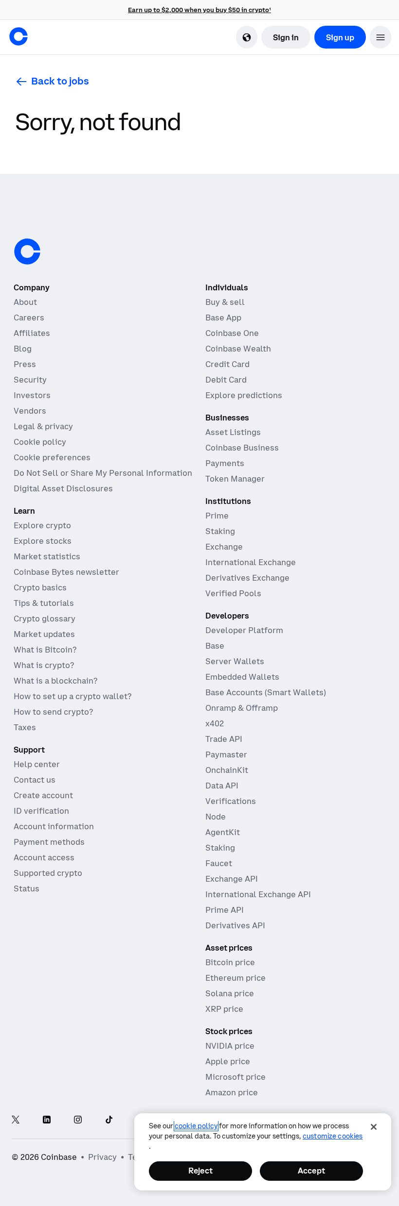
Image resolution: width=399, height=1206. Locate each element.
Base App (223, 317)
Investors (32, 395)
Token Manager (235, 479)
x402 (214, 723)
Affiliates (32, 333)
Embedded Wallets (242, 677)
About (25, 302)
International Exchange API (258, 894)
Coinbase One (232, 333)
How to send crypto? (53, 712)
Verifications (230, 801)
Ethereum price (235, 978)
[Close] (374, 1127)
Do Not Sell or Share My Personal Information (103, 473)
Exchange (224, 547)
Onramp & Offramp (241, 708)
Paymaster (226, 754)
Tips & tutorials (44, 603)
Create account (43, 795)
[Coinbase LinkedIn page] (47, 1120)
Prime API (224, 910)
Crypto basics (40, 587)
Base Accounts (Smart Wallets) (265, 692)
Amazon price (231, 1092)
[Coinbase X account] (15, 1120)
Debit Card (226, 380)
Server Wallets (234, 661)
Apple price (227, 1061)
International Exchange (250, 562)
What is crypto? (44, 665)
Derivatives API (235, 925)
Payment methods (49, 842)
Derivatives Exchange (247, 578)
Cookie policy (40, 442)
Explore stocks (43, 541)
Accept (311, 1170)
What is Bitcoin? (45, 649)
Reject (200, 1170)
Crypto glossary (44, 618)
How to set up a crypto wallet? (72, 696)
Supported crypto (48, 873)
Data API (221, 785)
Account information (54, 826)
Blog (23, 348)
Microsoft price (235, 1077)
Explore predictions (243, 395)
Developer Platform (244, 630)
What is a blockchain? (55, 681)
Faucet (218, 863)
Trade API (223, 739)
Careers (29, 317)
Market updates (44, 634)
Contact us (34, 780)
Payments (224, 463)
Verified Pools (233, 593)
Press (25, 364)
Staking (220, 531)
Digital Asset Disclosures (63, 488)
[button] (380, 37)
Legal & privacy (43, 426)
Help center (37, 764)
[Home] (18, 36)
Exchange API (231, 879)
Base (214, 646)
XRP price (224, 1009)
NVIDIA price (229, 1046)
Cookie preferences (52, 457)
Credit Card (227, 364)
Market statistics (47, 556)
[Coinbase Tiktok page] (109, 1120)
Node (215, 816)
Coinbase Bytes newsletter (66, 572)
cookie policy (196, 1126)
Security (30, 380)
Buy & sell (225, 302)
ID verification (41, 811)
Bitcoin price (230, 962)
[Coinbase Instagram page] (78, 1120)
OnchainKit (226, 770)
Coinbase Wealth (238, 348)
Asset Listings (233, 432)
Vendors (30, 411)
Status (26, 888)
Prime (217, 515)
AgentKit (222, 832)
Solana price (229, 993)
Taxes (25, 727)
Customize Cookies (333, 1136)
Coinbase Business (242, 447)
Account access (44, 857)
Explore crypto (42, 525)
